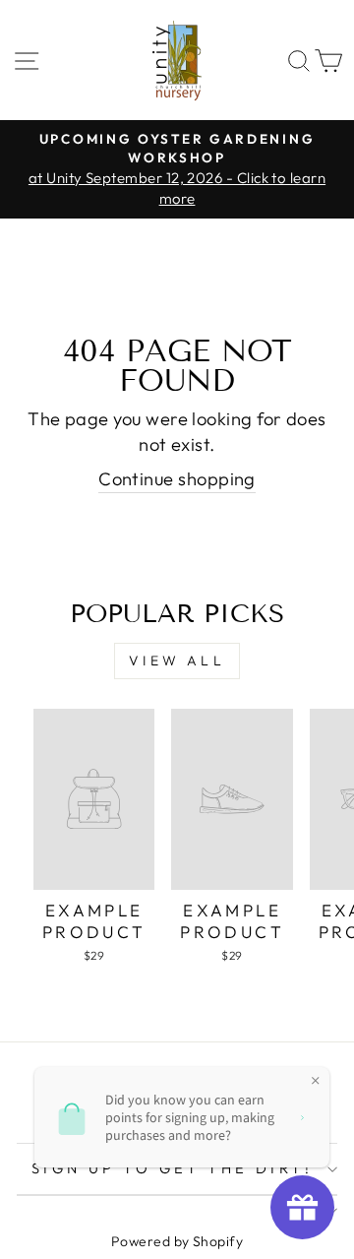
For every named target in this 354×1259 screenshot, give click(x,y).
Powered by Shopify (177, 1241)
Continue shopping (177, 479)
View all (177, 660)
